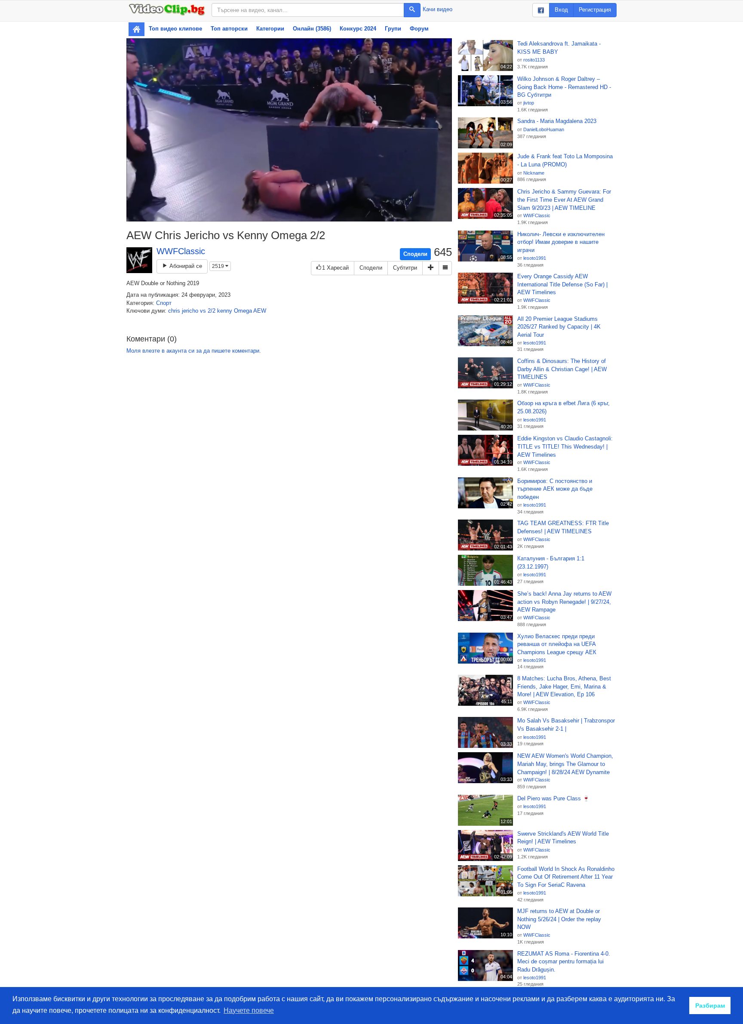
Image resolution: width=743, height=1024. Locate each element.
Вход (561, 9)
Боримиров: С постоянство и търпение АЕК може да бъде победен (555, 489)
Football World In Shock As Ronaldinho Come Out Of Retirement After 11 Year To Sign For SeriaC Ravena (565, 877)
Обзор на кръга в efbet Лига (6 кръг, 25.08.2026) (563, 407)
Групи (393, 28)
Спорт (164, 303)
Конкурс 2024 (358, 28)
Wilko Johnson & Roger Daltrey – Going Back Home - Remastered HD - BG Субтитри (564, 87)
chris (174, 311)
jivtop (528, 102)
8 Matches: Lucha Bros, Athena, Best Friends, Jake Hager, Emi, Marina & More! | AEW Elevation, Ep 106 (564, 686)
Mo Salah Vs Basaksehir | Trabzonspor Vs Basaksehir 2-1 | (566, 724)
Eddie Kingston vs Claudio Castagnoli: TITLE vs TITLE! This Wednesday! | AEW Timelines (565, 446)
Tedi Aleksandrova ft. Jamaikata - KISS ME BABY (559, 47)
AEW (259, 311)
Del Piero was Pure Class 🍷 (553, 798)
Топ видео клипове (175, 28)
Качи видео (437, 9)
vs (203, 311)
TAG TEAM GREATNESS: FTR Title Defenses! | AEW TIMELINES (563, 527)
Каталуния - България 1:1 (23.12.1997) (550, 562)
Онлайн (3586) (312, 28)
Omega (243, 311)
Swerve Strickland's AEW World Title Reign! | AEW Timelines (563, 837)
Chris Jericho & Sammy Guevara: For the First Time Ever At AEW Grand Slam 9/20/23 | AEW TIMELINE (564, 199)
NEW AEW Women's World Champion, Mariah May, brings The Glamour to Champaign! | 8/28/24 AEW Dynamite (565, 764)
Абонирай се (185, 266)
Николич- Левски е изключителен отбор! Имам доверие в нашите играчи (561, 242)
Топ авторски (229, 28)
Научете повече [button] (249, 1010)
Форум (419, 28)
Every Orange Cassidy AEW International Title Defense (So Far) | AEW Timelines (562, 284)
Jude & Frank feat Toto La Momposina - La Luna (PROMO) (565, 160)
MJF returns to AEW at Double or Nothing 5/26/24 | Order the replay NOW (559, 919)
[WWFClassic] (139, 260)
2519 (218, 266)
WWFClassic (181, 251)
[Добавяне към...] (430, 268)
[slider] (278, 214)
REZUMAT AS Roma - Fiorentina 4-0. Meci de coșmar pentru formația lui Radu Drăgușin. (563, 961)
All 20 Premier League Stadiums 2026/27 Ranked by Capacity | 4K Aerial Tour (559, 327)
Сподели (415, 254)
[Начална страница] (136, 29)
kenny (224, 311)
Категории (270, 28)
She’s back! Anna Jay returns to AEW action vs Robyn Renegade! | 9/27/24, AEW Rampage (564, 601)
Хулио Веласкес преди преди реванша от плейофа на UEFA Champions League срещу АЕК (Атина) (556, 644)
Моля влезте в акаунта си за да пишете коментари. (193, 350)
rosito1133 (534, 59)
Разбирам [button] (710, 1005)
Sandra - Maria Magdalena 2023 (556, 121)
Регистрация (595, 9)
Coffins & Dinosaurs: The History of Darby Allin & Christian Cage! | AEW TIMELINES (562, 369)
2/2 (211, 311)
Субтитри (405, 267)
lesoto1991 (534, 258)
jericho (190, 311)
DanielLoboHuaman (543, 129)
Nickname (533, 172)
